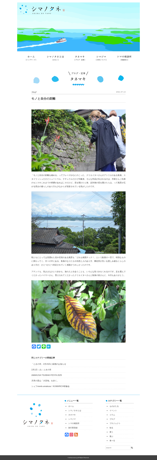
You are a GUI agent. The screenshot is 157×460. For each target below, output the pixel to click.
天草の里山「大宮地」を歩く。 (45, 381)
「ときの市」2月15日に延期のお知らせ (48, 364)
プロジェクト (115, 423)
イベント (113, 410)
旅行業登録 (78, 65)
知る (111, 428)
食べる (112, 440)
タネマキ (80, 59)
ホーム (31, 59)
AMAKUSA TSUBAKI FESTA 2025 (46, 375)
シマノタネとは (55, 59)
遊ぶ (111, 436)
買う (111, 432)
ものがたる (114, 406)
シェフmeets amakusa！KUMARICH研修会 (50, 386)
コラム (112, 415)
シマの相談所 (124, 59)
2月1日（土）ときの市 (41, 370)
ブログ (112, 419)
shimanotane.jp (73, 457)
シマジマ (101, 59)
